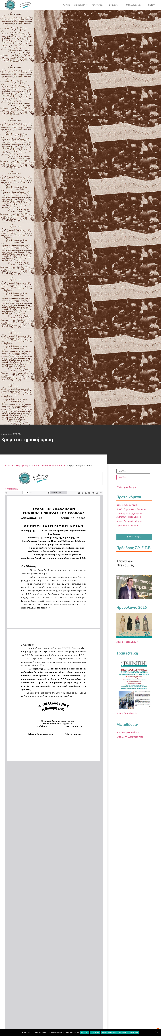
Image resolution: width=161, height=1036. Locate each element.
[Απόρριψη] (157, 1032)
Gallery (151, 5)
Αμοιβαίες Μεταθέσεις (127, 732)
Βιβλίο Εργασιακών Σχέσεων (131, 509)
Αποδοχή (84, 1032)
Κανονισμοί (97, 5)
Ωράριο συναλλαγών (127, 525)
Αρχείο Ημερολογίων (127, 642)
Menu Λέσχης (135, 536)
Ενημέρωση (79, 5)
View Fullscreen (11, 489)
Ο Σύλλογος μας (133, 5)
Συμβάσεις (114, 5)
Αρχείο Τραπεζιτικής (126, 713)
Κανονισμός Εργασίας (127, 505)
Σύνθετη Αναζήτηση (126, 487)
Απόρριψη (95, 1032)
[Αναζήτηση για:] (133, 471)
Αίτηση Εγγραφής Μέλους (129, 521)
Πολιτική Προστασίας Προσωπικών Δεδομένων (120, 1032)
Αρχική (66, 5)
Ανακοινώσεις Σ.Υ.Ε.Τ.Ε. (11, 434)
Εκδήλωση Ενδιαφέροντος (129, 737)
